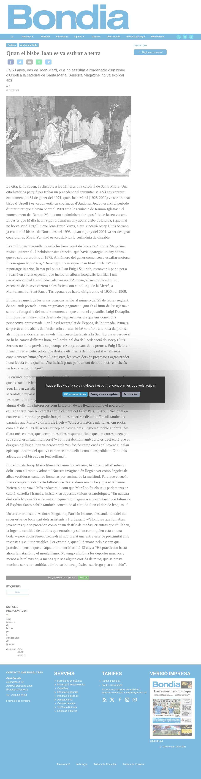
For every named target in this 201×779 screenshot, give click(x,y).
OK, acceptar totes (75, 394)
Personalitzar (130, 394)
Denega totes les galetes (105, 394)
